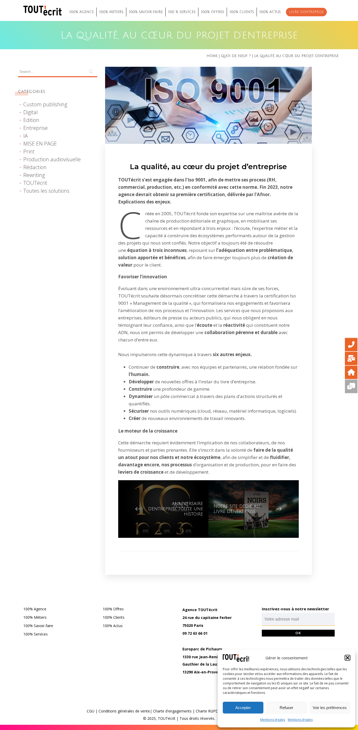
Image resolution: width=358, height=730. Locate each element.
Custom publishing (45, 104)
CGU (90, 711)
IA (25, 135)
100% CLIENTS (242, 12)
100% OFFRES (212, 12)
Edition (31, 120)
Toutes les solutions (46, 190)
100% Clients (113, 617)
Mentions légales (272, 719)
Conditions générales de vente (124, 711)
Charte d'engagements (172, 711)
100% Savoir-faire (38, 625)
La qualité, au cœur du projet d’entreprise (208, 166)
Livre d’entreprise (306, 12)
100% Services (35, 634)
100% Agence (34, 608)
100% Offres (113, 608)
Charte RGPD (207, 711)
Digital (30, 112)
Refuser (286, 707)
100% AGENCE (81, 12)
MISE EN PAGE (40, 143)
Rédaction (35, 167)
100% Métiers (35, 617)
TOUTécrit (35, 182)
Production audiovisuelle (52, 159)
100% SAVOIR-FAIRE (146, 12)
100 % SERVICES (182, 12)
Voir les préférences (330, 707)
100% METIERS (111, 12)
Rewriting (34, 175)
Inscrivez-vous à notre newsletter (295, 608)
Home (212, 56)
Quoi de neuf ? (236, 56)
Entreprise (35, 127)
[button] (347, 657)
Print (29, 151)
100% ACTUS (270, 12)
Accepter (243, 707)
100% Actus (113, 625)
